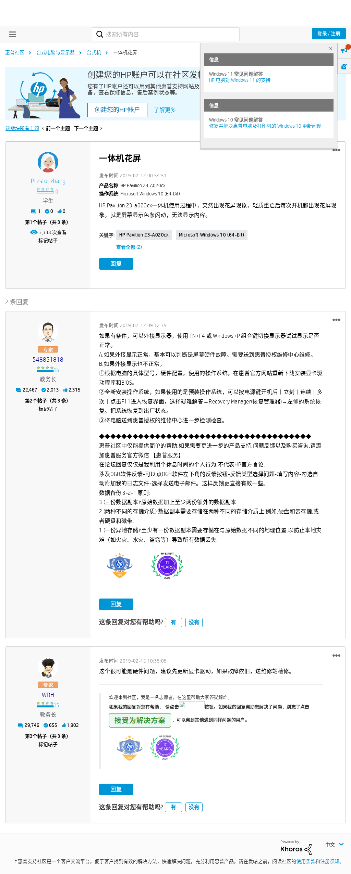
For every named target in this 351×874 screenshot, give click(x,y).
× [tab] (331, 48)
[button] (336, 150)
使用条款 (305, 861)
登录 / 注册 (328, 33)
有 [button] (173, 622)
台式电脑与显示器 (55, 52)
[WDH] (48, 667)
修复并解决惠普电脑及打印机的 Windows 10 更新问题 (265, 126)
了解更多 (165, 110)
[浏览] (11, 34)
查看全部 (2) (129, 247)
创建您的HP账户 (117, 109)
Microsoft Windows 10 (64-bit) (211, 235)
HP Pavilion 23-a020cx (144, 235)
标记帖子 (48, 240)
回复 (116, 263)
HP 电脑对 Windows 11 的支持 (239, 80)
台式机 (94, 52)
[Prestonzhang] (48, 162)
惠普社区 (14, 52)
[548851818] (48, 332)
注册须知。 (332, 861)
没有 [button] (194, 622)
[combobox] (166, 34)
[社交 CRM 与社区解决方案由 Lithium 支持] (296, 847)
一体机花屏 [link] (125, 52)
